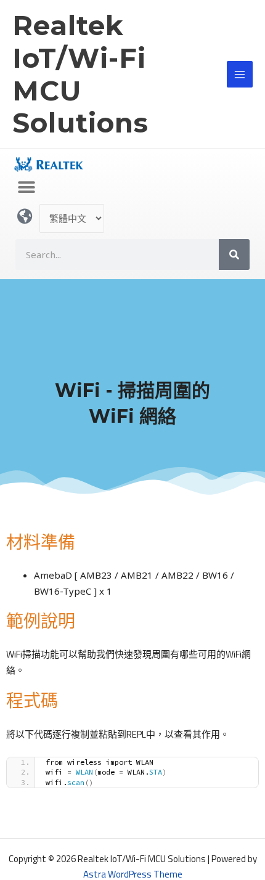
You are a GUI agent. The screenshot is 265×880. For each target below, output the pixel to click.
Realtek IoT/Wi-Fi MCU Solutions (80, 74)
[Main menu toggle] (240, 74)
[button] (26, 187)
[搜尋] (234, 254)
